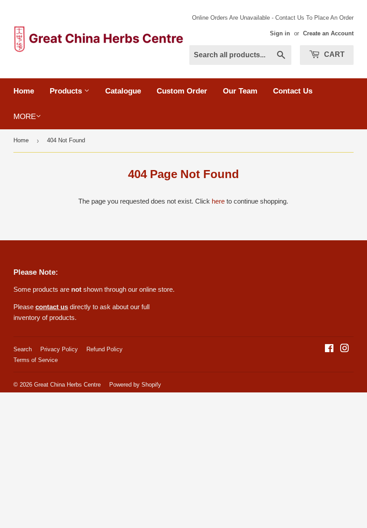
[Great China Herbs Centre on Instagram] (344, 349)
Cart (333, 54)
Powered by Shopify (135, 384)
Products (67, 91)
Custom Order (182, 91)
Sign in (280, 33)
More (24, 116)
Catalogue (123, 91)
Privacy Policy (59, 349)
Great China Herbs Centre (67, 384)
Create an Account (328, 33)
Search (22, 349)
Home (23, 91)
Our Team (240, 91)
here (218, 201)
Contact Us (292, 91)
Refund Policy (104, 349)
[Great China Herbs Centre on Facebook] (329, 349)
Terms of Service (35, 360)
